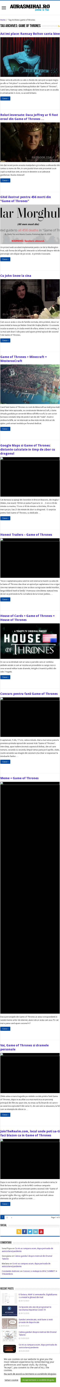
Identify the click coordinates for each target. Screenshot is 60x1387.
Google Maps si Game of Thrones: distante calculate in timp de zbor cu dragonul (27, 449)
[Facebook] (24, 1231)
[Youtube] (41, 1231)
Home (3, 20)
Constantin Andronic (11, 1271)
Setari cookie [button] (11, 1380)
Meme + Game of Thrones (19, 778)
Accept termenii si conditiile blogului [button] (38, 1380)
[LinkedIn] (35, 1231)
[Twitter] (30, 1231)
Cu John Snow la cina (15, 276)
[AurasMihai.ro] (30, 7)
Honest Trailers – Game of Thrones (26, 534)
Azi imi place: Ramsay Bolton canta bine (30, 34)
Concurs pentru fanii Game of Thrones (29, 694)
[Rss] (18, 1231)
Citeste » (5, 98)
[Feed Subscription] (59, 26)
